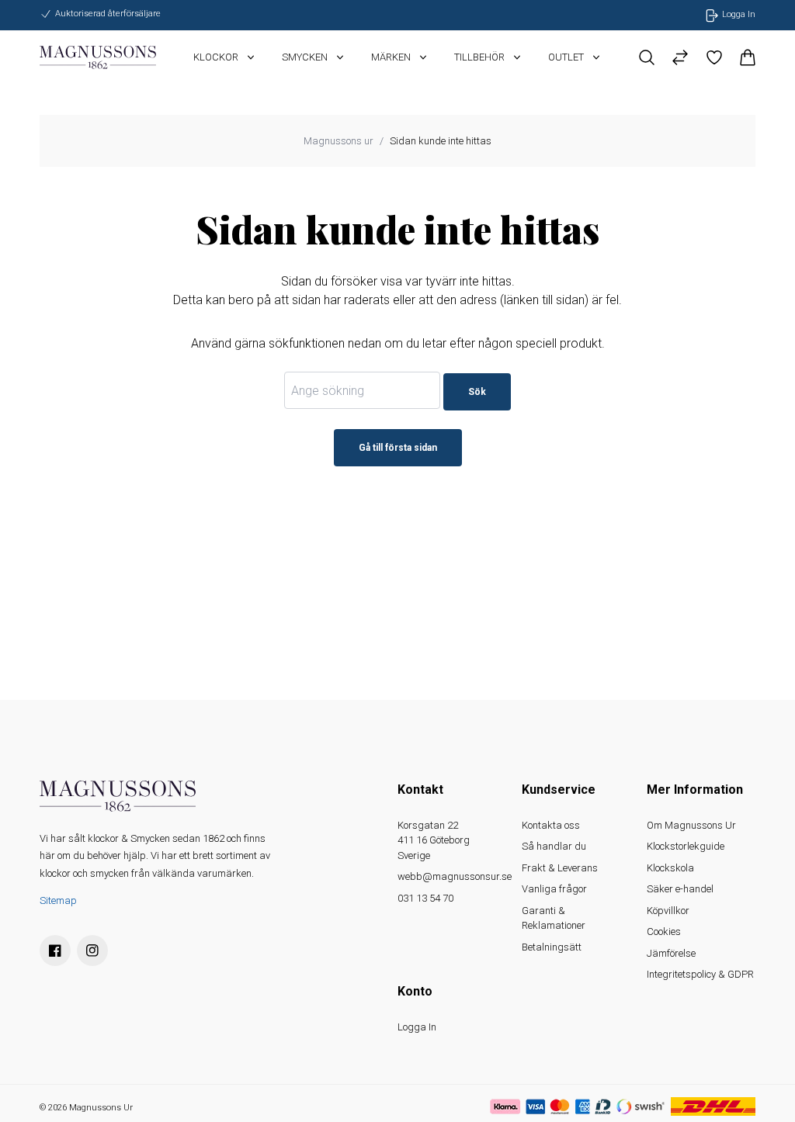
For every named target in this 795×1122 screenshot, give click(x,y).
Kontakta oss (551, 825)
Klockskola (670, 868)
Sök (477, 391)
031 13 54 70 (425, 898)
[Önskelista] (713, 57)
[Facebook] (55, 950)
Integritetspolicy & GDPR (700, 974)
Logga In (417, 1027)
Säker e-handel (680, 889)
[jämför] (680, 57)
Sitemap (58, 900)
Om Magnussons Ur (691, 825)
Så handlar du (554, 846)
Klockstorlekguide (685, 846)
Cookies (664, 931)
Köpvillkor (668, 910)
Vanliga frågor (554, 889)
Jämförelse (671, 953)
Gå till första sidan (398, 447)
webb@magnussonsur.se (455, 876)
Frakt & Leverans (560, 868)
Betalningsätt (551, 947)
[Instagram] (92, 950)
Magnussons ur (338, 141)
